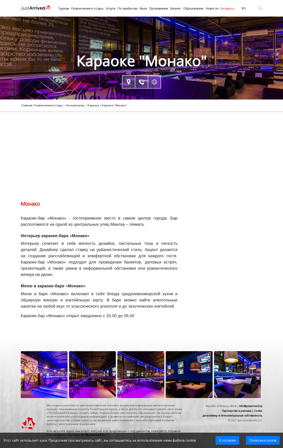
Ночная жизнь (75, 105)
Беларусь (227, 8)
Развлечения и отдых (87, 8)
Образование (193, 8)
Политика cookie (262, 440)
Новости (212, 8)
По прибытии (127, 8)
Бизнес (175, 8)
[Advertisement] (141, 141)
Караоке (93, 105)
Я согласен (227, 440)
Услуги (110, 8)
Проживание (158, 8)
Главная (27, 105)
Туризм (63, 8)
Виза (143, 8)
